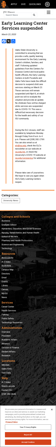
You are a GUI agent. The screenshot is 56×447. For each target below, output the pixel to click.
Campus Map (8, 269)
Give (23, 4)
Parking (5, 314)
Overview (6, 332)
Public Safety (8, 318)
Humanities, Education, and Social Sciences (21, 228)
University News (10, 200)
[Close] (52, 409)
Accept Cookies (28, 442)
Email (4, 277)
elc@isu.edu (20, 145)
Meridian (6, 365)
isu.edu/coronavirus (24, 158)
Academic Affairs (9, 339)
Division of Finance (10, 347)
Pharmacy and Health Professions (17, 240)
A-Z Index (6, 262)
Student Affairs (8, 351)
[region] (28, 426)
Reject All (28, 435)
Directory (6, 273)
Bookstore (6, 266)
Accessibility (7, 258)
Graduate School (9, 225)
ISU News (9, 12)
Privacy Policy (12, 422)
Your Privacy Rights (28, 427)
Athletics (6, 343)
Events (5, 281)
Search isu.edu (8, 386)
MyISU (5, 293)
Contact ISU (7, 390)
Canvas (5, 289)
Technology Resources (12, 322)
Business (6, 221)
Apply (14, 4)
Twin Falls (6, 373)
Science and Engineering (13, 244)
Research (6, 355)
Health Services (9, 310)
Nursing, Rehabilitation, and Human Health (20, 232)
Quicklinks (35, 4)
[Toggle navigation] (48, 12)
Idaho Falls (7, 369)
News (4, 297)
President (6, 336)
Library (5, 285)
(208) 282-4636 (9, 394)
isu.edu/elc (20, 152)
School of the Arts (10, 236)
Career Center (8, 306)
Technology (7, 248)
